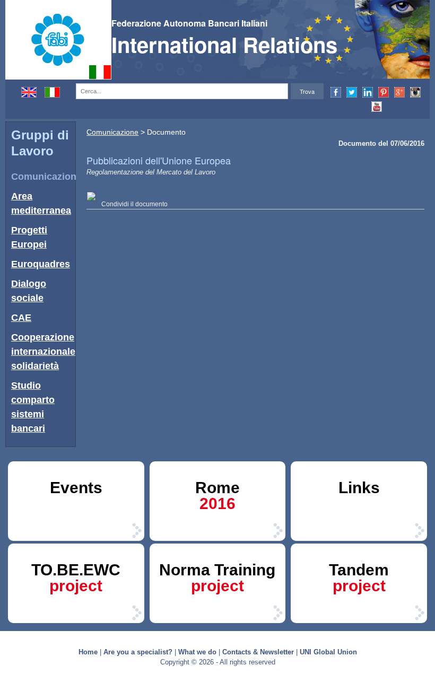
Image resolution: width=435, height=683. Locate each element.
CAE (21, 317)
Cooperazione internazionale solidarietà (43, 351)
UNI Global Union (328, 652)
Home (88, 652)
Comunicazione (46, 176)
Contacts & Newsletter (258, 652)
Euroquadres (40, 264)
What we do (197, 652)
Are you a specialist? (137, 652)
